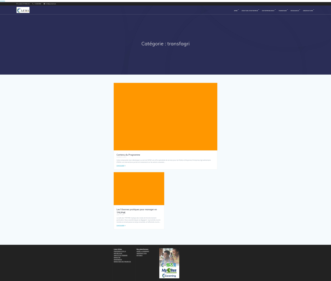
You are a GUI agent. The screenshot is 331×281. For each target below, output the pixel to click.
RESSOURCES (295, 10)
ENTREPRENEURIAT (268, 10)
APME (236, 10)
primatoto (2, 1)
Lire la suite (120, 166)
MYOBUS (139, 255)
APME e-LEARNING (143, 251)
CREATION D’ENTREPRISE (250, 10)
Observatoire (308, 10)
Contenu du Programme (128, 154)
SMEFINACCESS (142, 253)
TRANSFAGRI (283, 10)
